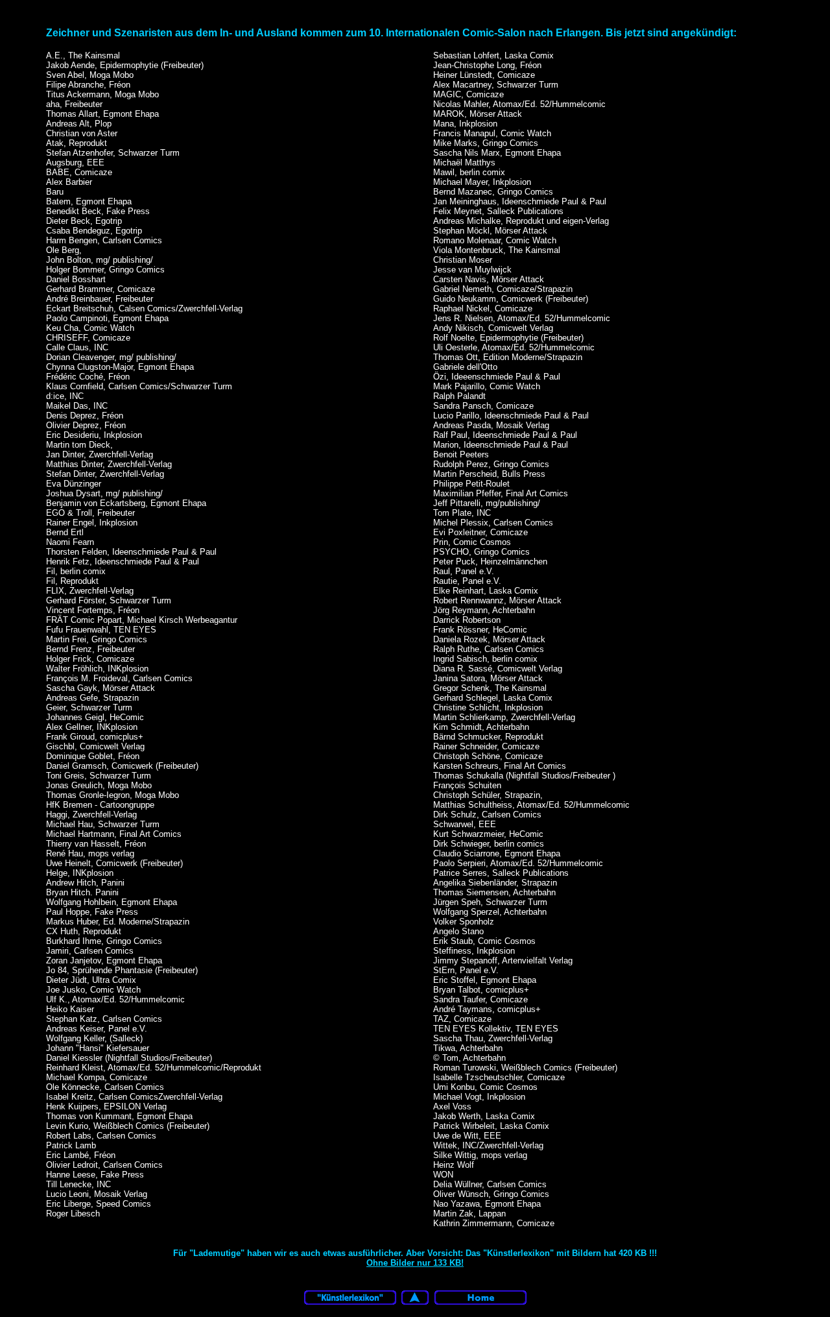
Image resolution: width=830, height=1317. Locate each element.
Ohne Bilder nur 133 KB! (415, 1263)
